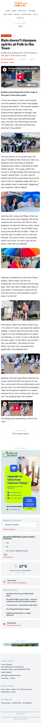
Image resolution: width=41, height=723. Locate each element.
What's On (22, 11)
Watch (16, 14)
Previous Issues (26, 689)
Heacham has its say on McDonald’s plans (20, 594)
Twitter (11, 62)
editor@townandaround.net (10, 675)
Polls (35, 14)
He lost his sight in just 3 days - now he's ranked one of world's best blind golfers (21, 600)
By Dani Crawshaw (7, 59)
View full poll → (8, 557)
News (14, 11)
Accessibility (27, 703)
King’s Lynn (6, 35)
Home (8, 11)
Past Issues (7, 14)
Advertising (26, 14)
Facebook (4, 62)
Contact (20, 18)
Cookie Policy (17, 703)
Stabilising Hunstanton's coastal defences (18, 614)
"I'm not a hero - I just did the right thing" (22, 605)
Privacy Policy (6, 703)
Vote (5, 554)
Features (31, 11)
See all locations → (9, 529)
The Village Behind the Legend (18, 609)
